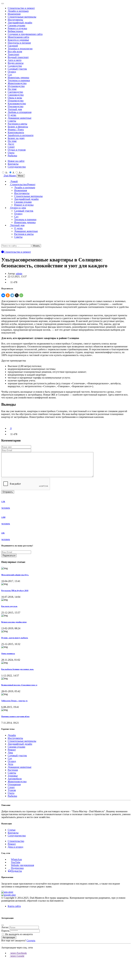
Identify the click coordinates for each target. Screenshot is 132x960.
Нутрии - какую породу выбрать (14, 638)
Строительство (16, 841)
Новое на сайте (16, 161)
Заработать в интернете (20, 135)
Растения (13, 770)
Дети (10, 764)
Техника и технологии (20, 48)
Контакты (13, 164)
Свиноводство (16, 94)
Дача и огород (15, 847)
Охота (11, 152)
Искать (36, 246)
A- (6, 172)
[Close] (2, 3)
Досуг (11, 144)
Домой (14, 181)
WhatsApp (16, 859)
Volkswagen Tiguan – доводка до (14, 701)
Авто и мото (14, 60)
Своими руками (16, 25)
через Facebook (18, 953)
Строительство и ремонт (21, 8)
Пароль (5, 930)
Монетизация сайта (18, 37)
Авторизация (9, 937)
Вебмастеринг (15, 31)
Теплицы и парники (19, 80)
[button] (2, 242)
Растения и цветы (17, 123)
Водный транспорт (18, 57)
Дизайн (12, 735)
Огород (12, 71)
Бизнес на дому (16, 138)
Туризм (12, 790)
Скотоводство (15, 92)
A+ (20, 172)
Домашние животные (19, 118)
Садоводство (15, 66)
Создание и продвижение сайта (25, 34)
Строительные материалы (22, 16)
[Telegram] (12, 295)
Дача (10, 752)
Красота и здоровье (18, 40)
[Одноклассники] (8, 295)
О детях (12, 115)
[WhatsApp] (21, 295)
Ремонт (12, 749)
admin (19, 273)
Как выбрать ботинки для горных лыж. (17, 669)
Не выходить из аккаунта (19, 934)
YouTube (15, 862)
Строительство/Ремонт (22, 184)
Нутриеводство (16, 86)
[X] (17, 295)
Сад (10, 74)
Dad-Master (10, 175)
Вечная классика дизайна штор (14, 622)
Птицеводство (16, 100)
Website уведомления (22, 865)
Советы (12, 120)
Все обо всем (15, 51)
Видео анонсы (16, 63)
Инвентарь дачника (18, 77)
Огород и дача (18, 207)
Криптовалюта (16, 132)
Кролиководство (17, 103)
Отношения (14, 784)
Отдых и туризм (17, 149)
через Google (17, 956)
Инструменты (15, 19)
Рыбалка (12, 155)
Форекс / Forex (16, 129)
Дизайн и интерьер (18, 11)
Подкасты (16, 871)
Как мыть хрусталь (9, 606)
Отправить (8, 492)
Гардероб (13, 45)
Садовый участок (17, 68)
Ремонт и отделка (17, 28)
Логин (4, 927)
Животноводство (17, 83)
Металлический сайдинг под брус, (15, 575)
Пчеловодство (15, 106)
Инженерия (14, 14)
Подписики (17, 868)
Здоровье (13, 775)
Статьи (11, 829)
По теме (12, 89)
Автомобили (15, 778)
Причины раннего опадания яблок (15, 716)
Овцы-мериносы (8, 653)
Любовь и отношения (19, 112)
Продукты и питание (19, 42)
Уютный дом (15, 109)
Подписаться (9, 555)
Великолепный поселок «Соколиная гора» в (19, 685)
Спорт (11, 146)
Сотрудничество (17, 166)
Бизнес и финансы (18, 126)
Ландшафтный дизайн (20, 22)
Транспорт (13, 54)
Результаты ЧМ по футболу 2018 (14, 590)
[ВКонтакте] (3, 295)
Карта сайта (14, 906)
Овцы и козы (15, 97)
